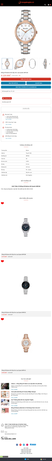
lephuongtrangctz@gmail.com (10, 433)
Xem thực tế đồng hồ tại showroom (26, 87)
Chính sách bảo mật (26, 452)
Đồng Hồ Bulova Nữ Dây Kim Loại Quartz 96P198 (14, 254)
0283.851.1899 (10, 439)
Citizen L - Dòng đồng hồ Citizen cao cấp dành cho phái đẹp (26, 383)
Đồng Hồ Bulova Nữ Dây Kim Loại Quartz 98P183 (14, 72)
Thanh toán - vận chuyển (26, 453)
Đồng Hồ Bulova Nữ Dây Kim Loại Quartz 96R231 (14, 312)
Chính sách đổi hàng (26, 450)
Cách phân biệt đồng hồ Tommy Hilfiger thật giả (23, 391)
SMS (28, 459)
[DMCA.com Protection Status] (4, 457)
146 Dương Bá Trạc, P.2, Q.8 (8, 91)
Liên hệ (44, 459)
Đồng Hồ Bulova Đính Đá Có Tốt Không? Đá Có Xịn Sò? (25, 407)
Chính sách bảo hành (26, 449)
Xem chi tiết (8, 119)
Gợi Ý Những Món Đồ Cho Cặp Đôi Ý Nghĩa (22, 399)
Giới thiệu (26, 448)
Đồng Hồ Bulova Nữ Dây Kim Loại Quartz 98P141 (14, 370)
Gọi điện (11, 459)
